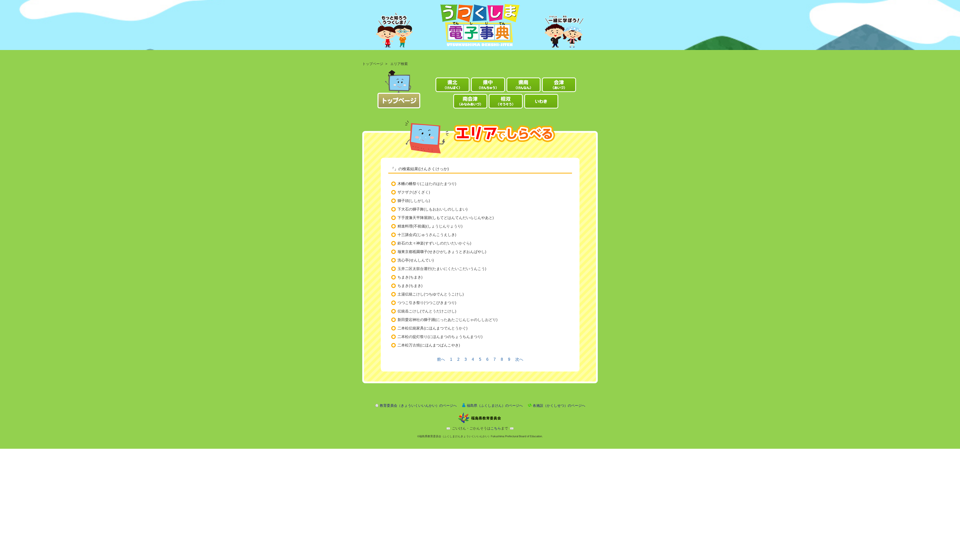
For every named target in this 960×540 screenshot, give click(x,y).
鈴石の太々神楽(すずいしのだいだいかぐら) (434, 243)
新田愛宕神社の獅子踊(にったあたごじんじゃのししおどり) (448, 320)
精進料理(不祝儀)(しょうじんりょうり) (430, 226)
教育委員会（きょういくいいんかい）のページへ (418, 406)
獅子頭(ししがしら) (414, 200)
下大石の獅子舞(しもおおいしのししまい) (433, 209)
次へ (519, 359)
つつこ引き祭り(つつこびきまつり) (427, 302)
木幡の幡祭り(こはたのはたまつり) (427, 184)
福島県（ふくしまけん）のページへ (495, 406)
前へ (441, 359)
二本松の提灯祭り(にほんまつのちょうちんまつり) (440, 336)
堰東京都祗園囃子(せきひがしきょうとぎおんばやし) (442, 252)
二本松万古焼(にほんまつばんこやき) (429, 345)
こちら (495, 428)
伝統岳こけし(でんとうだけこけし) (427, 311)
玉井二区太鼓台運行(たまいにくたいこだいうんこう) (442, 268)
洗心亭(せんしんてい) (416, 260)
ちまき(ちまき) (410, 277)
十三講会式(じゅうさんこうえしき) (427, 234)
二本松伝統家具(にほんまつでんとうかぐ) (433, 328)
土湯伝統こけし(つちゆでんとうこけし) (431, 294)
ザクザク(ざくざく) (414, 192)
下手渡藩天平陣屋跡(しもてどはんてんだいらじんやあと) (446, 218)
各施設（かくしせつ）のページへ (559, 406)
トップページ (372, 64)
